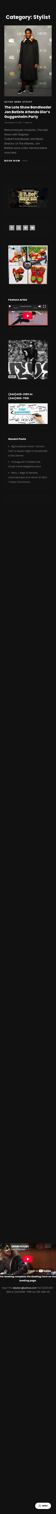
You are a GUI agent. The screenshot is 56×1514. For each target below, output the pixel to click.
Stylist (27, 101)
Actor (8, 101)
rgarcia (28, 122)
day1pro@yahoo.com (25, 1288)
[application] (28, 316)
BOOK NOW (15, 161)
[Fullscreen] (44, 306)
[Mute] (39, 306)
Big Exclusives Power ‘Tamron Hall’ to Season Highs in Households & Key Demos (27, 451)
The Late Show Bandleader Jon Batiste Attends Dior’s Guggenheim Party (27, 112)
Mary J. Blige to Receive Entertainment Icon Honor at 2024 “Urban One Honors (27, 477)
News (17, 101)
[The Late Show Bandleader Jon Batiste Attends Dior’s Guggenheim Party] (28, 60)
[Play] (9, 306)
